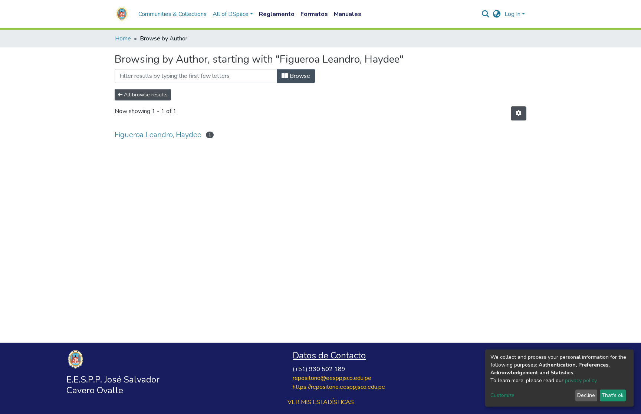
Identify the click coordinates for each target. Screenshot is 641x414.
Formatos (314, 14)
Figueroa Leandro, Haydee (158, 135)
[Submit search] (486, 14)
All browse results (145, 94)
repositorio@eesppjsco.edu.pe (332, 378)
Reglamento (277, 14)
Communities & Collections (172, 14)
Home (123, 38)
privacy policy (580, 380)
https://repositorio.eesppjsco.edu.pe (339, 387)
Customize (502, 395)
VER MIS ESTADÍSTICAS (320, 402)
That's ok (613, 395)
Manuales (347, 14)
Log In (512, 14)
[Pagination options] (518, 113)
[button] (497, 14)
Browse (299, 76)
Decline (586, 395)
